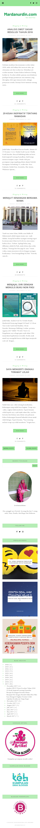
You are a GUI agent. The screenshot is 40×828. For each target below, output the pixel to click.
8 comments (20, 275)
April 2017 (11, 714)
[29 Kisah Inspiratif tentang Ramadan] (20, 145)
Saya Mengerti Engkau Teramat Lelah (20, 370)
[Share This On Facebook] (17, 101)
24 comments (20, 104)
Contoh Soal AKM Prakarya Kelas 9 (20, 599)
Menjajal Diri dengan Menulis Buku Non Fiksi (20, 286)
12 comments (20, 188)
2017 (7, 684)
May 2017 (10, 712)
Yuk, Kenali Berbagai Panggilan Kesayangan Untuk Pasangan (20, 562)
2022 (7, 673)
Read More (20, 93)
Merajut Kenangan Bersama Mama (20, 199)
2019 (7, 680)
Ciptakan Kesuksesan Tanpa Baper (18, 699)
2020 (7, 677)
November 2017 (12, 701)
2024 (7, 669)
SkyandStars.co (20, 825)
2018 (7, 682)
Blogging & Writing (20, 26)
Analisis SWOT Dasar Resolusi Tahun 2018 (20, 31)
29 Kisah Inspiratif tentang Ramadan (20, 115)
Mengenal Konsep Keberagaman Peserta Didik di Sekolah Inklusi (20, 636)
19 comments (20, 441)
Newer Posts (9, 448)
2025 (7, 667)
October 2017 (12, 703)
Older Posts (31, 448)
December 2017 (12, 686)
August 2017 (11, 705)
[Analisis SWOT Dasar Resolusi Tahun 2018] (20, 61)
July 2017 (10, 707)
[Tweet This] (20, 101)
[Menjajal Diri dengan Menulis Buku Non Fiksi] (20, 317)
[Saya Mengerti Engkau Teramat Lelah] (20, 401)
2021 (7, 675)
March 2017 (11, 716)
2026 (7, 665)
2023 (7, 671)
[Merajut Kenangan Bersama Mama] (20, 229)
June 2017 (10, 710)
